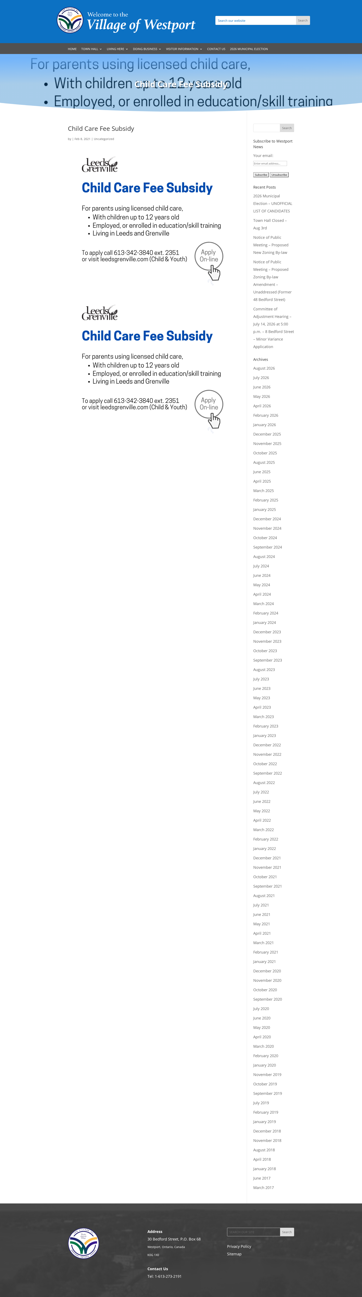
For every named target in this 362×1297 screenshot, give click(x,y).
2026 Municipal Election (249, 49)
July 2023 (261, 678)
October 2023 (265, 650)
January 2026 (264, 424)
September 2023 (267, 660)
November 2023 (267, 641)
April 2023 (262, 707)
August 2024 (264, 556)
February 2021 (265, 952)
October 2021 (265, 876)
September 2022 (267, 773)
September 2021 (267, 886)
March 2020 (263, 1046)
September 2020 (267, 999)
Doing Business (145, 49)
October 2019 (265, 1083)
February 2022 (265, 839)
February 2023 (265, 726)
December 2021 (267, 857)
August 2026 (264, 368)
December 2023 (267, 631)
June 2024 (261, 575)
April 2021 (262, 933)
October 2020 (265, 989)
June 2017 (261, 1178)
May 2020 (261, 1027)
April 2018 (262, 1159)
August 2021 (264, 895)
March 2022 (263, 829)
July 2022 (261, 791)
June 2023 (261, 688)
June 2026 (261, 386)
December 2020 (267, 970)
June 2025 (261, 471)
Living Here (115, 49)
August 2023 (264, 669)
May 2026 (261, 396)
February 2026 (265, 415)
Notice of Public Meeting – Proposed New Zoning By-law (270, 245)
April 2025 (262, 481)
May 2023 (261, 697)
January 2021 (264, 961)
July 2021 (261, 905)
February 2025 (265, 500)
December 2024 (267, 518)
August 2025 (264, 462)
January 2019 (264, 1121)
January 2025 (264, 509)
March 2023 (263, 716)
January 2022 (264, 848)
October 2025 (265, 452)
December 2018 (267, 1131)
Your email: (263, 155)
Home (72, 49)
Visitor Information (182, 49)
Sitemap (234, 1253)
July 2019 (261, 1102)
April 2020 (262, 1036)
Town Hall (89, 49)
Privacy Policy (239, 1246)
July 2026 (261, 377)
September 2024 (267, 547)
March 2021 (263, 942)
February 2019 (265, 1112)
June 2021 (261, 914)
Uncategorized (104, 139)
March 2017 (263, 1187)
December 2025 (267, 434)
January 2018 (264, 1168)
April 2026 (262, 405)
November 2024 (267, 528)
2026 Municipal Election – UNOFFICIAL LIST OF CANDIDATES (272, 203)
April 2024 (262, 594)
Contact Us (216, 49)
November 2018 (267, 1140)
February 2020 (265, 1055)
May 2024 (261, 584)
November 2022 (267, 754)
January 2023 (264, 735)
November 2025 (267, 443)
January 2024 (264, 622)
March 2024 (263, 603)
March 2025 (263, 490)
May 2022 (261, 810)
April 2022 (262, 820)
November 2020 (267, 980)
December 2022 (267, 744)
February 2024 (265, 613)
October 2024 (265, 537)
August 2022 (264, 782)
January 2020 (264, 1065)
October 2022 (265, 763)
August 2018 (264, 1149)
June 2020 (261, 1018)
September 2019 (267, 1093)
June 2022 (261, 801)
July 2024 (261, 565)
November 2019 (267, 1074)
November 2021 (267, 867)
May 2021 (261, 923)
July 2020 (261, 1008)
